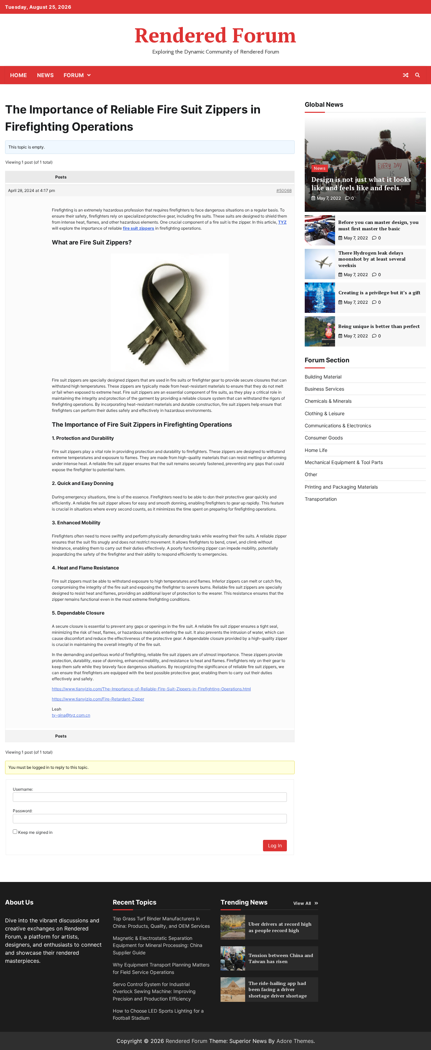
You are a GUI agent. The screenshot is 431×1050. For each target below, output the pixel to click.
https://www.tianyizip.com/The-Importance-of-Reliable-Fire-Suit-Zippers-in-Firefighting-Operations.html (151, 688)
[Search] (417, 75)
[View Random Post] (406, 75)
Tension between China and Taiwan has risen (280, 958)
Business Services (324, 389)
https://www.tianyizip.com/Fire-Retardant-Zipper (98, 698)
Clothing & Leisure (324, 413)
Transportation (321, 499)
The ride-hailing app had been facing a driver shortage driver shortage (277, 989)
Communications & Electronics (338, 425)
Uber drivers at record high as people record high (279, 927)
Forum (74, 75)
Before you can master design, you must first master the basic (378, 225)
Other (311, 474)
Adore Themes (294, 1041)
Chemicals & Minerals (328, 401)
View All (302, 903)
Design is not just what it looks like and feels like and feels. (361, 183)
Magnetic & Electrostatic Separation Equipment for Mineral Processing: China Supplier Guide (157, 945)
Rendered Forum (215, 35)
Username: (23, 789)
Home (18, 75)
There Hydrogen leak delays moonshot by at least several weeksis (371, 259)
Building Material (323, 377)
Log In (275, 845)
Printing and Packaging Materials (341, 487)
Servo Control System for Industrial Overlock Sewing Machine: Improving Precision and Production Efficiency (154, 991)
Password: (22, 810)
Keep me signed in (35, 832)
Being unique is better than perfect (379, 326)
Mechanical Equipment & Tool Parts (344, 462)
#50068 (284, 190)
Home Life (316, 450)
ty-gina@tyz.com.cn (71, 715)
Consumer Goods (324, 437)
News (45, 75)
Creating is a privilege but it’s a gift (379, 292)
